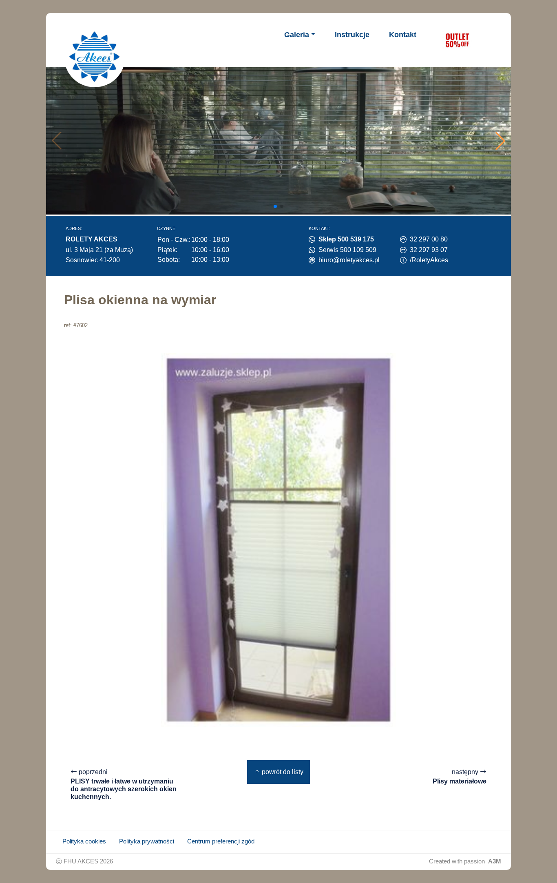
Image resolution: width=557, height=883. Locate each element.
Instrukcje (352, 35)
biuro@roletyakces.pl (349, 260)
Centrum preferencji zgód (220, 841)
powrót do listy (281, 771)
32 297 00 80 (429, 239)
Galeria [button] (296, 35)
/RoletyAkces (429, 260)
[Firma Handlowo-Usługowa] (94, 56)
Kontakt (402, 35)
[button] (500, 141)
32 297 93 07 (429, 249)
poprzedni (124, 784)
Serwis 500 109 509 (347, 249)
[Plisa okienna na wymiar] (278, 539)
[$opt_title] (457, 40)
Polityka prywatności (146, 841)
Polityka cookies (84, 841)
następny (459, 776)
